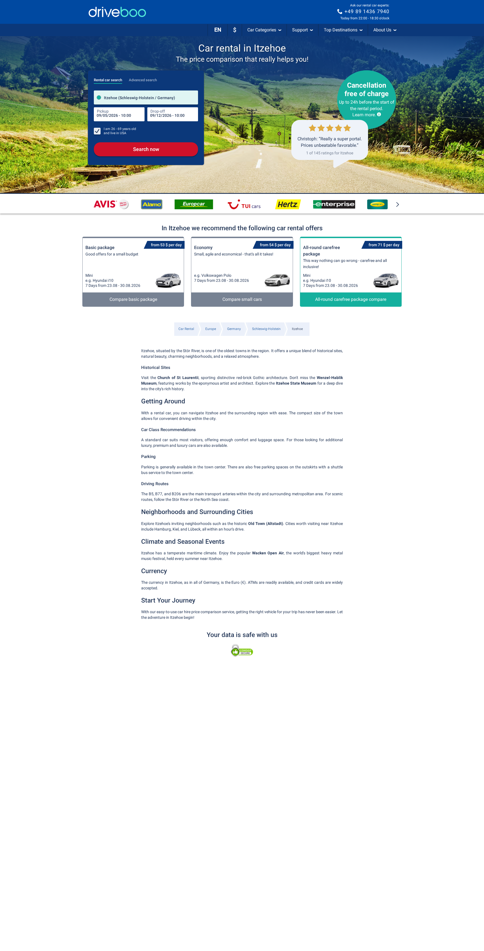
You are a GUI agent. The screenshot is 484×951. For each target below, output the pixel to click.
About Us (382, 29)
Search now (146, 149)
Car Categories (261, 29)
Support (300, 29)
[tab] (108, 78)
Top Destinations (340, 29)
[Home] (117, 12)
